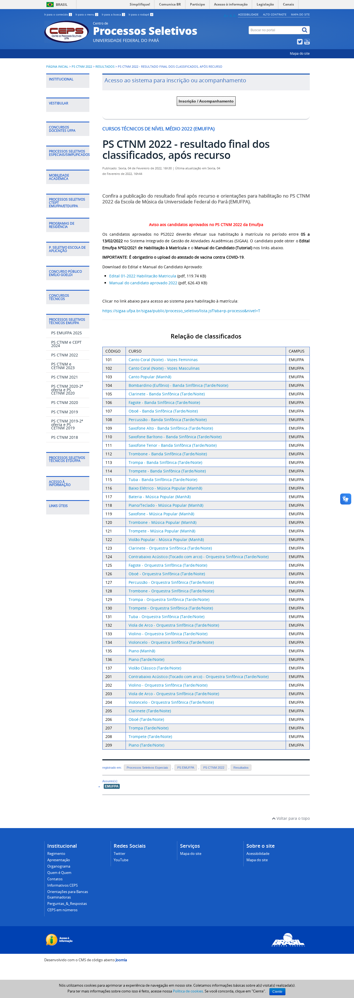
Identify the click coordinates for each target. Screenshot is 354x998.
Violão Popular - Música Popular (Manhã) (166, 539)
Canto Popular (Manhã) (150, 376)
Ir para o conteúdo (57, 14)
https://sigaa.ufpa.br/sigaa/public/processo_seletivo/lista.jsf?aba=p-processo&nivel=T (181, 310)
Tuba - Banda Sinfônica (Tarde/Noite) (163, 479)
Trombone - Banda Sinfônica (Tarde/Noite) (168, 453)
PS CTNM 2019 (64, 411)
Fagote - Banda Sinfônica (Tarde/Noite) (164, 402)
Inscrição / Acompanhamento (206, 101)
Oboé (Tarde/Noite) (146, 719)
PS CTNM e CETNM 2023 (63, 365)
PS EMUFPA (185, 767)
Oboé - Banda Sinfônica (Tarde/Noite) (163, 411)
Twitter (119, 853)
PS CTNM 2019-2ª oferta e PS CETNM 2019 (67, 424)
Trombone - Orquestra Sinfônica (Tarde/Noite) (171, 590)
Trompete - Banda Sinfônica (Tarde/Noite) (167, 471)
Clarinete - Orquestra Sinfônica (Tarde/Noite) (170, 548)
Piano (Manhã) (142, 650)
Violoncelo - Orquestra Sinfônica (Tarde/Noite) (171, 642)
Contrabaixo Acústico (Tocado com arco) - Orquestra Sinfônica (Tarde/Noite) (199, 556)
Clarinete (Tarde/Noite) (150, 710)
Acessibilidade (248, 14)
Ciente (277, 992)
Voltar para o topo (292, 818)
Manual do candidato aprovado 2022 (143, 282)
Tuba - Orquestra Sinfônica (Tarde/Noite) (166, 616)
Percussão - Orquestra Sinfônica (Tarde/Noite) (171, 582)
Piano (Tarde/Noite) (146, 659)
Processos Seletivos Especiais (147, 767)
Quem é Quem (59, 872)
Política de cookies (188, 991)
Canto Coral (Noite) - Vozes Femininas (163, 359)
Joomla (121, 960)
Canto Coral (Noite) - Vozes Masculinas (164, 368)
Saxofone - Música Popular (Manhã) (161, 513)
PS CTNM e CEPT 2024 (66, 344)
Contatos (55, 879)
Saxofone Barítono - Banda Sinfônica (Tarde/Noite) (175, 436)
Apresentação (58, 860)
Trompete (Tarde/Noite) (150, 736)
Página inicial (57, 67)
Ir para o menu (87, 14)
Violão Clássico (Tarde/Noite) (155, 668)
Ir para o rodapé (141, 14)
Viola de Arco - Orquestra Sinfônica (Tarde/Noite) (174, 625)
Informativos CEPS (62, 885)
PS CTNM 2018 (64, 437)
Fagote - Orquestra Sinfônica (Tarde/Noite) (168, 565)
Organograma (58, 866)
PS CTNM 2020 (64, 402)
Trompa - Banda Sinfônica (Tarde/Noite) (165, 462)
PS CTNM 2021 (64, 377)
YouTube (121, 860)
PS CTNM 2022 (82, 67)
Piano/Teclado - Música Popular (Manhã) (166, 505)
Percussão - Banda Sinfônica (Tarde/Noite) (168, 419)
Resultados (104, 67)
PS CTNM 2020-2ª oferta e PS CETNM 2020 (67, 390)
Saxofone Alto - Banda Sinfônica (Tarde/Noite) (171, 428)
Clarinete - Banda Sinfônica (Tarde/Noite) (167, 393)
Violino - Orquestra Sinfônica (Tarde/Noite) (168, 633)
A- (235, 15)
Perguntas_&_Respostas (67, 903)
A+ (226, 15)
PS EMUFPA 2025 (66, 332)
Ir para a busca (113, 14)
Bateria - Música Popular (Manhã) (160, 496)
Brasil (61, 4)
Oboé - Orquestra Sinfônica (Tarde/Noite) (167, 573)
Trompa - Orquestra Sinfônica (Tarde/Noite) (169, 599)
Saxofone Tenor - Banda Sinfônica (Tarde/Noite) (173, 445)
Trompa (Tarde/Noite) (148, 728)
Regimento (56, 853)
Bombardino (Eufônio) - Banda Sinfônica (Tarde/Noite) (178, 385)
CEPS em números (62, 910)
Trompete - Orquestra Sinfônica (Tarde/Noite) (171, 608)
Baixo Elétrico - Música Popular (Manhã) (165, 488)
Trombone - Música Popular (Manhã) (162, 522)
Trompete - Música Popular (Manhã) (162, 531)
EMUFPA (112, 786)
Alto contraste (275, 14)
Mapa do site (300, 14)
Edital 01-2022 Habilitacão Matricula (142, 276)
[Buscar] (305, 30)
